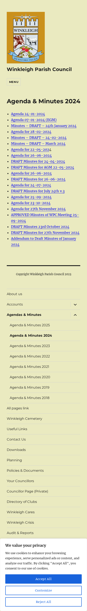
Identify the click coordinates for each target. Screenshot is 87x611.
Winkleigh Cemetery (24, 419)
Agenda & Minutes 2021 (29, 367)
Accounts (15, 304)
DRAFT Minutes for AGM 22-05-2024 (42, 167)
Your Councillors (20, 481)
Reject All (43, 602)
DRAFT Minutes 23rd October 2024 (40, 227)
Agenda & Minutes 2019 (29, 387)
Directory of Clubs (22, 502)
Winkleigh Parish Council (39, 69)
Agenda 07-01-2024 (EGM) (34, 120)
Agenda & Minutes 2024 (31, 335)
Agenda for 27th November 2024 (38, 209)
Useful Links (17, 429)
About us (14, 294)
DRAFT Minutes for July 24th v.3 (38, 191)
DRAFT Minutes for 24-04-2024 (38, 161)
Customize (43, 590)
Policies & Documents (25, 471)
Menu (13, 82)
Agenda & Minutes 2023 (30, 346)
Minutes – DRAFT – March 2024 (38, 143)
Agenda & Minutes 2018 (29, 398)
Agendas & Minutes (24, 315)
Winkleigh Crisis (20, 522)
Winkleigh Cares (21, 512)
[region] (43, 574)
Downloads (16, 450)
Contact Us (16, 439)
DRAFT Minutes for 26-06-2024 (38, 179)
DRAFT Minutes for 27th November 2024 (45, 232)
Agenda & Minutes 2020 (30, 377)
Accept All (43, 579)
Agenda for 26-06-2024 (31, 155)
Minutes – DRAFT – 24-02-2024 (39, 137)
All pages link (18, 408)
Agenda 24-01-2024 (28, 114)
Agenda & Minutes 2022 (30, 356)
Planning (14, 460)
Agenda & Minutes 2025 (30, 325)
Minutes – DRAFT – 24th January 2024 (43, 126)
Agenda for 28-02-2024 (31, 132)
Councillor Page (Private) (27, 491)
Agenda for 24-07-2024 (31, 185)
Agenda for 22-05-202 (30, 149)
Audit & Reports (20, 533)
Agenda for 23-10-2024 (30, 203)
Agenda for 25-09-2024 (31, 197)
